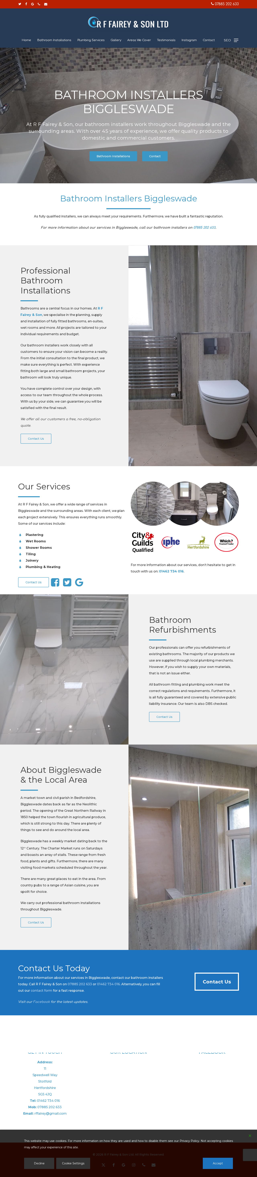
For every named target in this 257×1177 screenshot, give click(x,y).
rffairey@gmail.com (51, 1113)
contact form (41, 990)
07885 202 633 (226, 4)
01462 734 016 (108, 984)
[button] (231, 40)
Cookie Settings (73, 1163)
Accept (218, 1163)
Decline (39, 1163)
